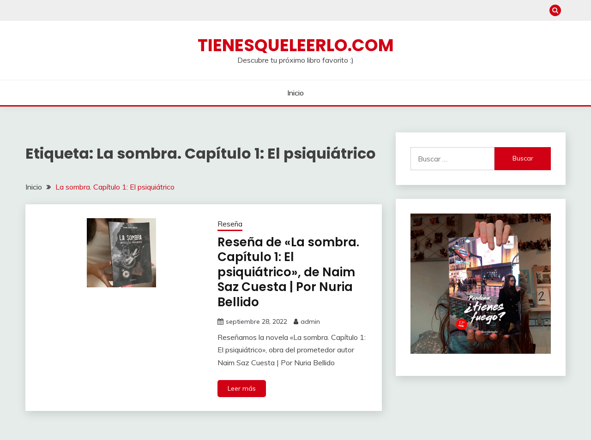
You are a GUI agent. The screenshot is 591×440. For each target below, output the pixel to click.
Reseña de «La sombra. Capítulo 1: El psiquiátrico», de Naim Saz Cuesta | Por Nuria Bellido (288, 272)
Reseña (229, 224)
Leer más (242, 388)
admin (310, 321)
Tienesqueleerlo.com (296, 45)
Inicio (295, 92)
